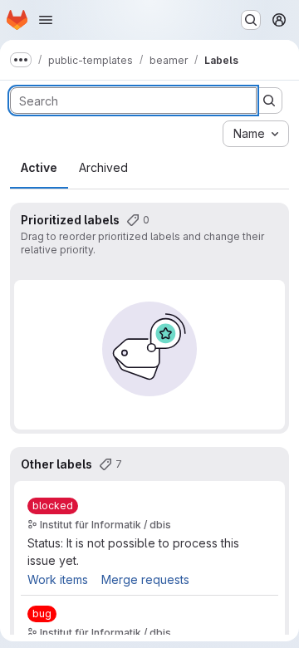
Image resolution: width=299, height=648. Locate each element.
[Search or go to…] (251, 20)
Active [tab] (39, 167)
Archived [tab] (103, 167)
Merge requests (145, 579)
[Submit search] (269, 100)
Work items (57, 579)
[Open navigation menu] (45, 20)
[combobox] (256, 133)
